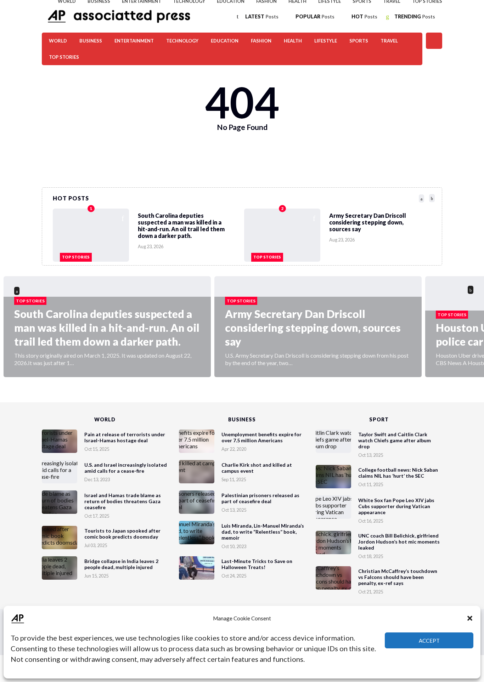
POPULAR (315, 16)
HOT (364, 16)
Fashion (261, 41)
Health (293, 41)
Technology (182, 41)
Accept (429, 640)
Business (90, 41)
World (58, 41)
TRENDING (414, 16)
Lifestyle (325, 41)
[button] (469, 618)
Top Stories (64, 57)
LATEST (261, 16)
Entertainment (134, 41)
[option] (148, 233)
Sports (358, 41)
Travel (389, 41)
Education (224, 41)
